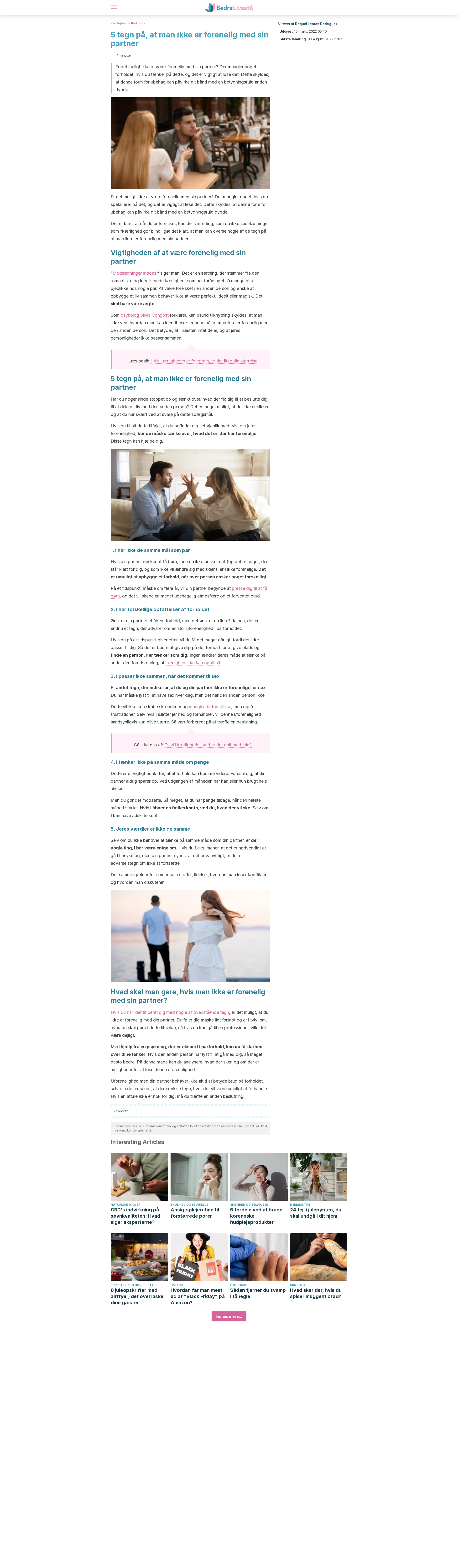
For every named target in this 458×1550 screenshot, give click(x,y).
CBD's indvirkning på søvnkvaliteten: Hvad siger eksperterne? (135, 1216)
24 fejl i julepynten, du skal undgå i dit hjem (315, 1213)
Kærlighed (119, 23)
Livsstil (177, 1285)
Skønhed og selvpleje (189, 1204)
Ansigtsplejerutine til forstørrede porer (195, 1213)
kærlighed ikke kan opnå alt (193, 662)
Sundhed (297, 1285)
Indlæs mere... (229, 1316)
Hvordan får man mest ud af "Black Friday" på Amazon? (198, 1296)
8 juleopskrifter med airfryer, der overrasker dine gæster (138, 1296)
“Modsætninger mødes (133, 273)
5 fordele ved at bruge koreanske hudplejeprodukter (256, 1216)
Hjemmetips (300, 1204)
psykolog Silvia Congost (145, 315)
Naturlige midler (125, 1204)
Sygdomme (239, 1285)
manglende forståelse (210, 706)
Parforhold (139, 23)
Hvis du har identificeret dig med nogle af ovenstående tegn (170, 1012)
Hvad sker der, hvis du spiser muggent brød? (316, 1293)
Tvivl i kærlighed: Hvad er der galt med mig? (208, 744)
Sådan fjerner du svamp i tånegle (258, 1293)
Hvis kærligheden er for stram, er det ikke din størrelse (204, 360)
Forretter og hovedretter (134, 1285)
